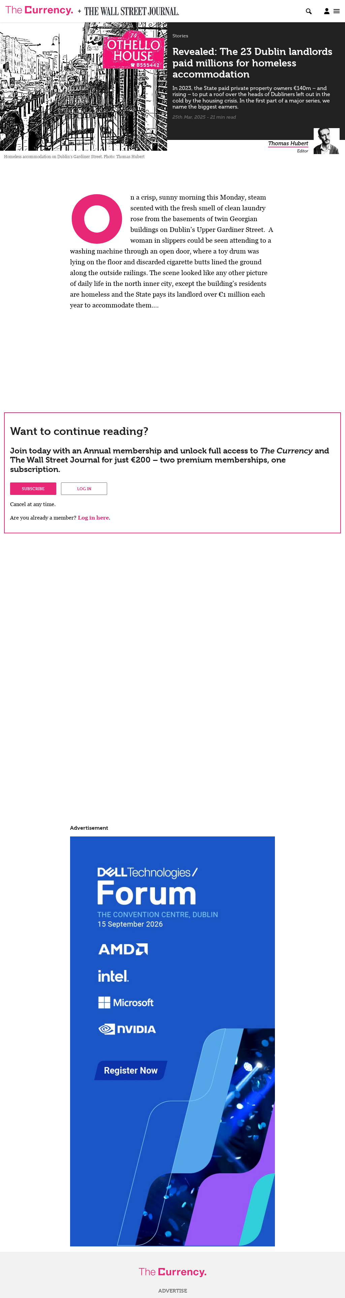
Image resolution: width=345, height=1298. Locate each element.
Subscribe (33, 488)
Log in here (93, 517)
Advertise (172, 1291)
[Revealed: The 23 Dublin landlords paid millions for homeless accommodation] (83, 84)
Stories (180, 35)
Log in (84, 488)
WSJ (90, 9)
